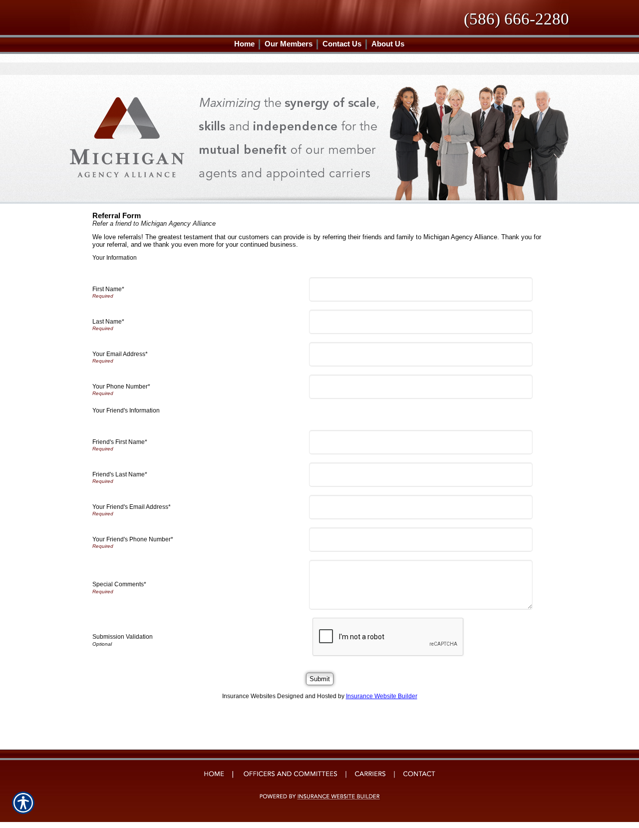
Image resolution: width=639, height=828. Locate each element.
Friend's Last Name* (119, 474)
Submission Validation (122, 636)
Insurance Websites (249, 696)
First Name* (108, 289)
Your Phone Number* (121, 386)
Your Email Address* (120, 354)
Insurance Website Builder (381, 696)
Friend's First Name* (119, 441)
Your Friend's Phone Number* (132, 539)
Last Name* (108, 321)
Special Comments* (119, 584)
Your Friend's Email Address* (131, 506)
